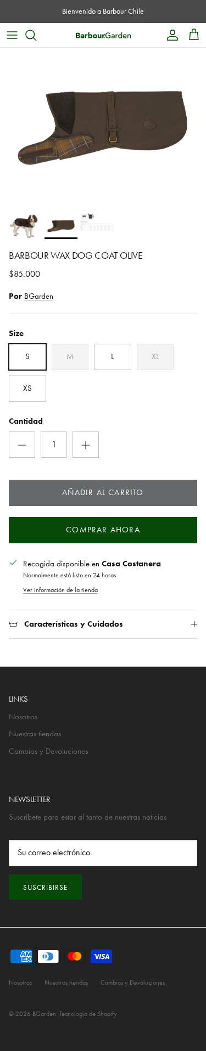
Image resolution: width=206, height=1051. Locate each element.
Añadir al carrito (102, 492)
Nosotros (23, 717)
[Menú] (12, 35)
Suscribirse (45, 887)
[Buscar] (36, 35)
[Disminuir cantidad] (22, 444)
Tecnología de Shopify (88, 1014)
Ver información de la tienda (60, 590)
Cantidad (26, 421)
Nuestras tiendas (35, 733)
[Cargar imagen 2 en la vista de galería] (103, 128)
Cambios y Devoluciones (48, 751)
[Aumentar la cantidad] (86, 444)
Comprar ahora (103, 530)
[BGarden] (103, 35)
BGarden (38, 296)
